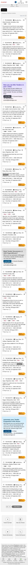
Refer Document (20, 31)
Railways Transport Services (18, 169)
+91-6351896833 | (18, 433)
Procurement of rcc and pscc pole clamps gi (13, 237)
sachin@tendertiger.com (9, 265)
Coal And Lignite (19, 462)
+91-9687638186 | (8, 98)
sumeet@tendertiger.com (10, 100)
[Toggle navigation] (26, 2)
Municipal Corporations (19, 294)
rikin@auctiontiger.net (9, 435)
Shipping (17, 316)
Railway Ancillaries (18, 42)
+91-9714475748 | (8, 263)
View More (17, 506)
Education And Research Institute (18, 63)
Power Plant (18, 150)
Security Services (18, 20)
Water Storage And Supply (18, 210)
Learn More (7, 96)
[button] (25, 559)
